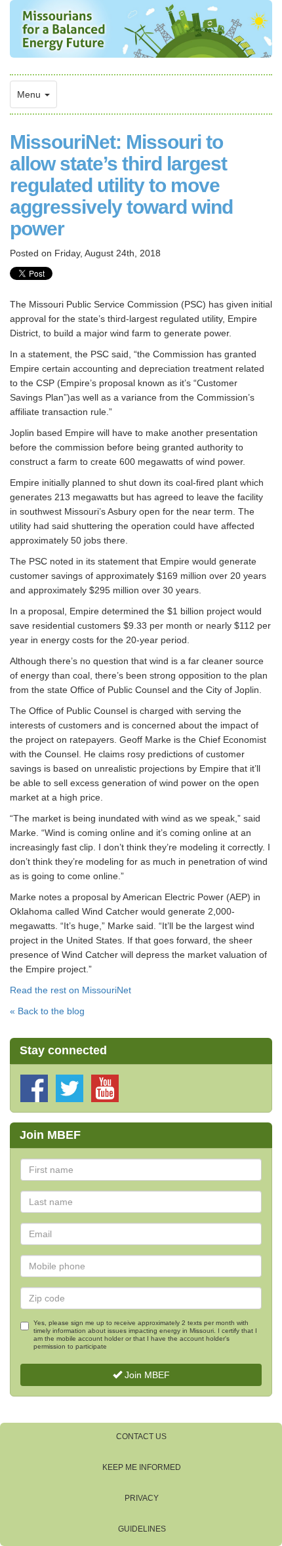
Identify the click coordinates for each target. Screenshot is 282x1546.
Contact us (141, 1436)
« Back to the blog (47, 1011)
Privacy (142, 1498)
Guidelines (142, 1529)
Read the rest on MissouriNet (70, 990)
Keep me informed (141, 1467)
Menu (30, 94)
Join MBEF (146, 1375)
